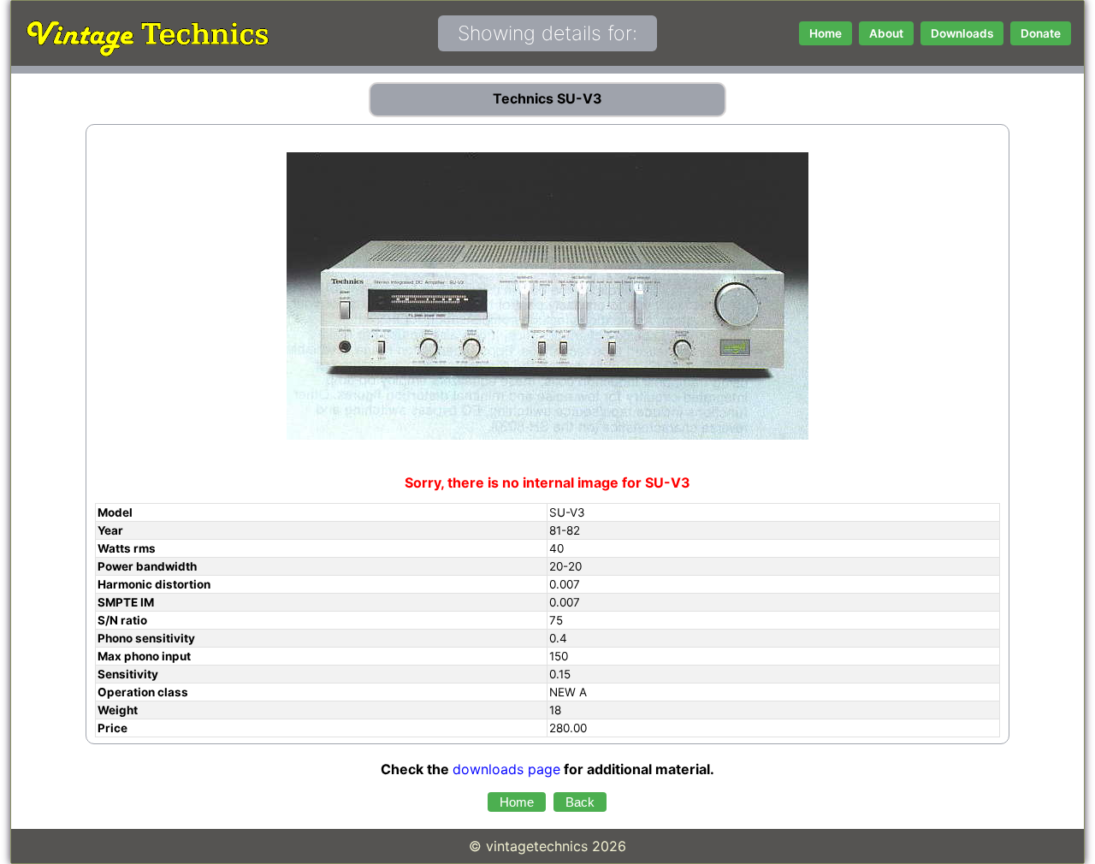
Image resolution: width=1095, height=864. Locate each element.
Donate (1041, 33)
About (886, 33)
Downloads (962, 33)
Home (825, 33)
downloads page (506, 769)
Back (580, 802)
